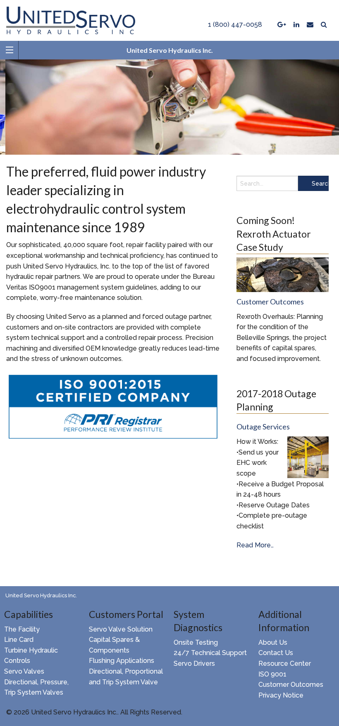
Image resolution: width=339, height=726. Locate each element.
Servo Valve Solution (121, 629)
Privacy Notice (280, 695)
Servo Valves (24, 671)
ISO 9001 (272, 674)
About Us (272, 642)
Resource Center (284, 663)
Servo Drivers (194, 663)
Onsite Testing (196, 642)
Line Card (18, 640)
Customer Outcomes (290, 684)
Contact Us (275, 653)
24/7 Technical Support (210, 653)
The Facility (22, 629)
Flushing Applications (121, 661)
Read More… (255, 546)
